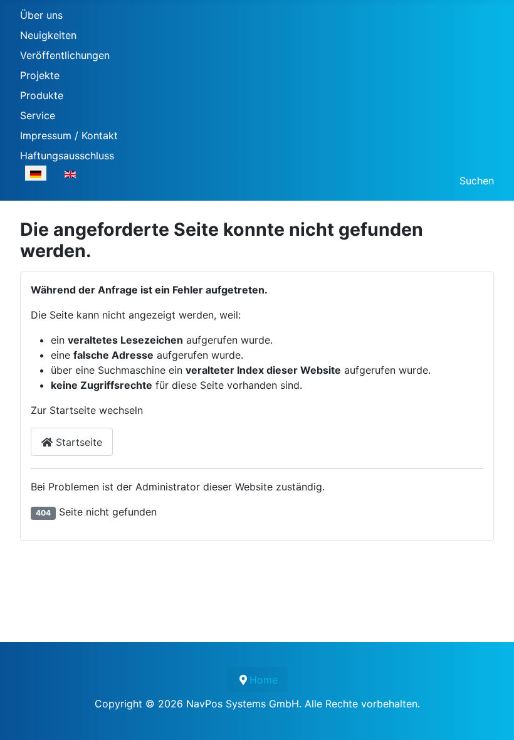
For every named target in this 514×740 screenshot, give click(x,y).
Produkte (41, 95)
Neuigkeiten (48, 35)
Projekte (40, 75)
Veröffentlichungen (65, 55)
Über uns (41, 15)
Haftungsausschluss (67, 155)
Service (37, 115)
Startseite (77, 442)
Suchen (476, 180)
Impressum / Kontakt (69, 135)
